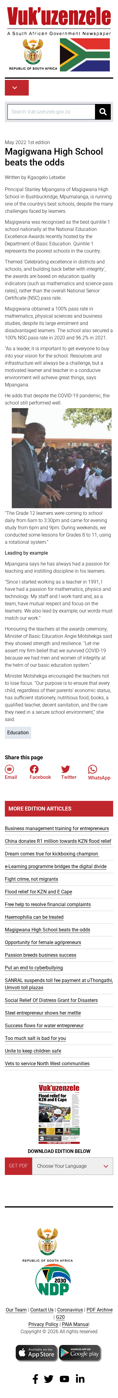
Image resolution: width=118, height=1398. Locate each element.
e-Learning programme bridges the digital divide (56, 866)
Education (18, 732)
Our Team (16, 1310)
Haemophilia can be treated (34, 917)
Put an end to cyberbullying (34, 968)
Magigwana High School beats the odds (47, 930)
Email (11, 777)
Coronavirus (70, 1310)
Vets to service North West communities (47, 1063)
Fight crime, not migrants (31, 879)
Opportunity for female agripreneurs (43, 942)
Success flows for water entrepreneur (44, 1025)
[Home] (59, 39)
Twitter (69, 777)
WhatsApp (99, 778)
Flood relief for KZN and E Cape (38, 892)
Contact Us (42, 1310)
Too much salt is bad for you (35, 1038)
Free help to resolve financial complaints (48, 904)
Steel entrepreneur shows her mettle (43, 1013)
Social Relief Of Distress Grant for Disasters (51, 1000)
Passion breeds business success (40, 955)
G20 (60, 1317)
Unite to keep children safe (33, 1051)
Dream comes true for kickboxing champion (52, 854)
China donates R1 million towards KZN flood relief (58, 841)
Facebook (40, 777)
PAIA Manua (75, 1324)
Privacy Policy (43, 1324)
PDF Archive (100, 1310)
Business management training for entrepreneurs (57, 828)
